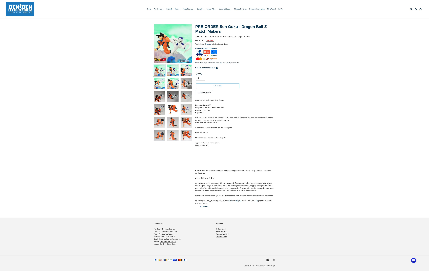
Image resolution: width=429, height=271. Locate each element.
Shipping (208, 44)
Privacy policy (221, 231)
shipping (238, 201)
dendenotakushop (168, 229)
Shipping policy (221, 236)
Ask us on (205, 68)
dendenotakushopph (169, 231)
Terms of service (222, 234)
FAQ (256, 201)
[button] (413, 260)
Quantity (199, 74)
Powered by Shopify (269, 266)
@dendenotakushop (166, 234)
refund (229, 201)
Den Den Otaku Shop (168, 241)
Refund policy (221, 229)
